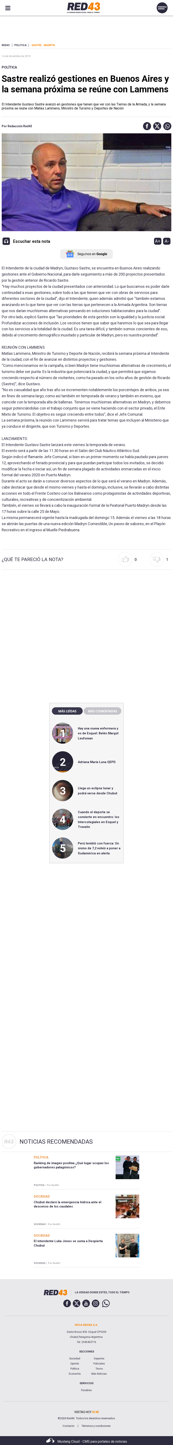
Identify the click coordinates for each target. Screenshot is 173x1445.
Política (9, 67)
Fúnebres (86, 1390)
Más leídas (67, 711)
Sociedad (74, 1358)
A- (167, 241)
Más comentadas (102, 711)
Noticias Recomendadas (56, 1141)
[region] (86, 608)
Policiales (99, 1363)
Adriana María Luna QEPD (97, 762)
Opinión (74, 1363)
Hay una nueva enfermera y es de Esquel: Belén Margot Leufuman (98, 733)
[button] (146, 126)
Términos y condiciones (96, 1425)
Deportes (99, 1358)
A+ (157, 241)
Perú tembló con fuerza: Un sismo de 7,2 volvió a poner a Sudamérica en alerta (99, 848)
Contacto (68, 1425)
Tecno (99, 1368)
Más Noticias (99, 1373)
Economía (75, 1373)
